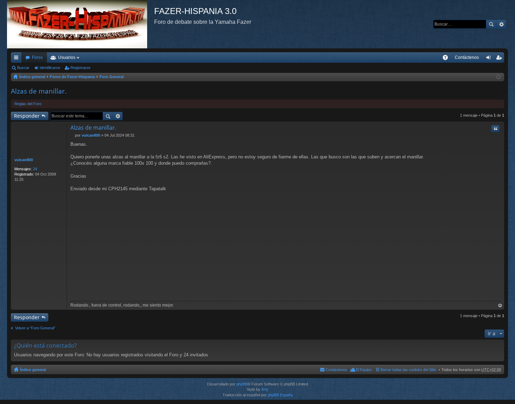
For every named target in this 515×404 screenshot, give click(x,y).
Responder (27, 115)
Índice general (32, 77)
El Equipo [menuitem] (364, 370)
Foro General (111, 77)
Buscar (491, 24)
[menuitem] (467, 57)
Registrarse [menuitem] (500, 59)
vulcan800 (23, 160)
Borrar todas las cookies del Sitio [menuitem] (408, 370)
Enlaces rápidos (17, 59)
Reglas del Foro (27, 104)
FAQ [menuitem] (448, 59)
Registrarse (80, 68)
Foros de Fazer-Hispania (72, 77)
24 (35, 169)
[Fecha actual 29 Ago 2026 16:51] (498, 77)
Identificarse (50, 68)
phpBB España (280, 395)
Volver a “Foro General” (35, 328)
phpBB (242, 384)
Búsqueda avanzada (501, 24)
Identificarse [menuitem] (490, 59)
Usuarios (66, 57)
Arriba (500, 305)
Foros (37, 57)
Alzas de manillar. (39, 91)
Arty (264, 389)
